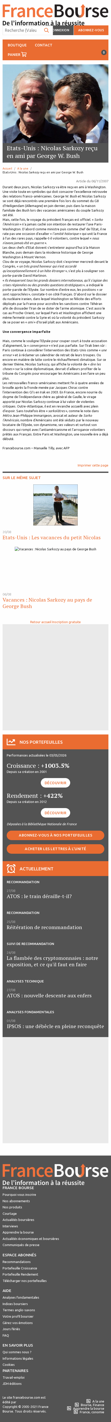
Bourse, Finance (92, 1405)
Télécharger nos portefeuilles (25, 1280)
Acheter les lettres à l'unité (55, 849)
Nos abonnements (16, 1201)
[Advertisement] (55, 676)
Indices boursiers (15, 1304)
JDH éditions (12, 1383)
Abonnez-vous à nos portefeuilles (55, 835)
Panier (19, 54)
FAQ (6, 1335)
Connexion (59, 30)
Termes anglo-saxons (19, 1310)
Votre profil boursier (18, 1316)
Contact (43, 45)
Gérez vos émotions (18, 1323)
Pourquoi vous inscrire (19, 1194)
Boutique (17, 45)
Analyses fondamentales (21, 1297)
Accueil (7, 168)
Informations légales (18, 1358)
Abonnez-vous (91, 30)
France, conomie (92, 1412)
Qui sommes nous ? (17, 1352)
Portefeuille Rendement (20, 1274)
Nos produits (12, 1207)
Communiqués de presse (21, 1245)
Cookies (9, 1364)
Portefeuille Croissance (20, 1268)
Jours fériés (11, 1329)
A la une (22, 168)
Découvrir (56, 783)
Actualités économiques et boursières (31, 1238)
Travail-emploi (14, 1377)
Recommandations (17, 1262)
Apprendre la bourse (18, 1232)
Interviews (10, 1226)
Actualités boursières (18, 1219)
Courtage (10, 1213)
